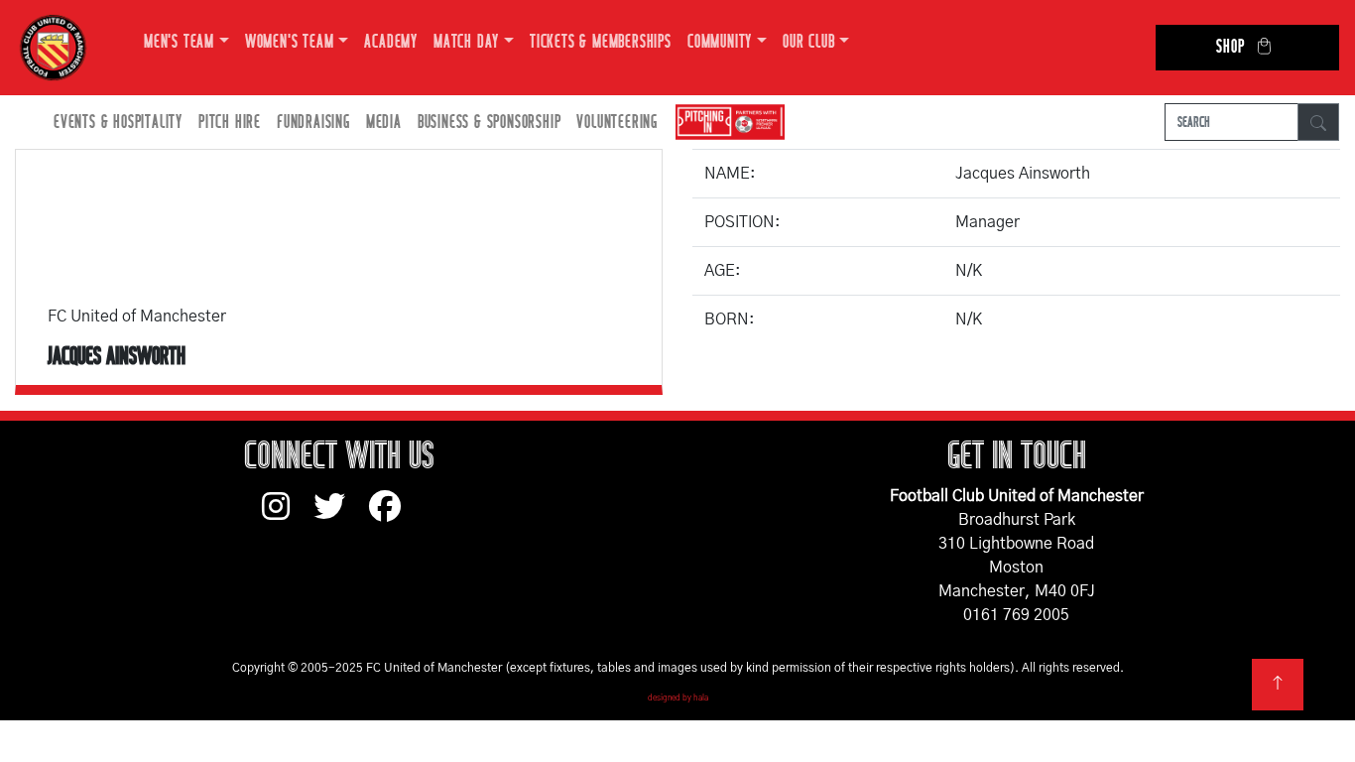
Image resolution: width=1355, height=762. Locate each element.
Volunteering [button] (617, 122)
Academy (391, 42)
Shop (1230, 47)
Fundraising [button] (313, 122)
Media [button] (384, 122)
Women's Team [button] (289, 42)
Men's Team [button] (179, 42)
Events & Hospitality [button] (118, 122)
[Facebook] (393, 516)
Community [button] (719, 42)
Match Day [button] (466, 42)
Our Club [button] (808, 42)
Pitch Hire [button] (229, 122)
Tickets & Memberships (601, 42)
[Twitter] (341, 516)
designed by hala (678, 698)
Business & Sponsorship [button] (489, 122)
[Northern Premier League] (725, 122)
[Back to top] (1277, 684)
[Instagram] (287, 516)
